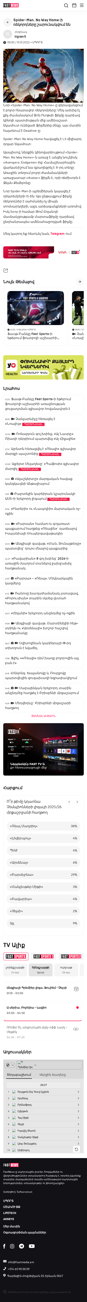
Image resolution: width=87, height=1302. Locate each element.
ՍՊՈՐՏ (8, 1201)
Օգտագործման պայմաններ (24, 1232)
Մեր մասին (11, 1226)
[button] (74, 5)
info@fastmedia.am (21, 1262)
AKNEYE (8, 1219)
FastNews (9, 1171)
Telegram (57, 234)
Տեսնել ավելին (43, 716)
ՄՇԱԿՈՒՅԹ (11, 1207)
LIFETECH (9, 1213)
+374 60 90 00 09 (19, 1269)
